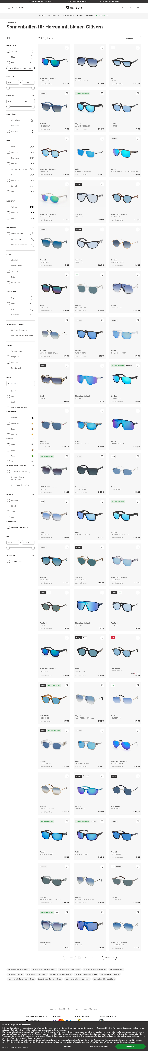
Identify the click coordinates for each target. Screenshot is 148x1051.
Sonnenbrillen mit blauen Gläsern (18, 969)
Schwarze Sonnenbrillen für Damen (95, 969)
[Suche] (122, 8)
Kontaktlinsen (68, 16)
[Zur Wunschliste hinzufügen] (67, 48)
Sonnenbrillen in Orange (15, 974)
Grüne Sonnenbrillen (116, 969)
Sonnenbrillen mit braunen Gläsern (104, 979)
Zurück (71, 957)
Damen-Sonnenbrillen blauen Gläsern (49, 979)
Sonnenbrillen (53, 16)
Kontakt (62, 1009)
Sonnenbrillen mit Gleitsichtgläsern (86, 974)
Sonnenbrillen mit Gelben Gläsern (70, 969)
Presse (77, 1009)
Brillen (42, 16)
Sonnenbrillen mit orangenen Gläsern (44, 969)
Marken (80, 16)
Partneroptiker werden (90, 1009)
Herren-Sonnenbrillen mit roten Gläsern (77, 979)
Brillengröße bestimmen (22, 68)
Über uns (53, 1009)
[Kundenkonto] (130, 8)
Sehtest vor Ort (102, 16)
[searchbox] (20, 383)
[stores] (126, 8)
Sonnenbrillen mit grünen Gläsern (60, 974)
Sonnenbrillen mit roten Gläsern (36, 974)
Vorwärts (107, 957)
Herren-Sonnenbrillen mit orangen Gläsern (21, 979)
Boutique (89, 16)
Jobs (69, 1009)
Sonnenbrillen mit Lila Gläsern (110, 974)
